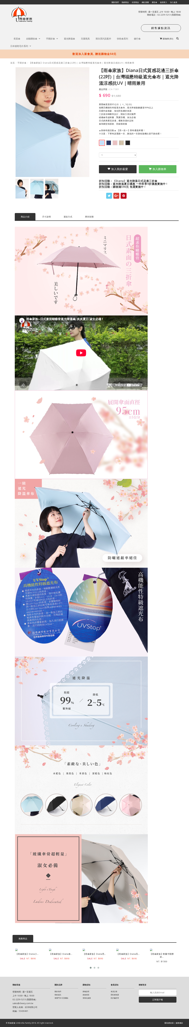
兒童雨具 (85, 38)
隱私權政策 (169, 1023)
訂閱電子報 (158, 999)
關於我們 (58, 991)
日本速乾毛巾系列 (19, 45)
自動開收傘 (32, 38)
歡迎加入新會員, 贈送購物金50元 (94, 54)
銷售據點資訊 (161, 28)
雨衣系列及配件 (103, 38)
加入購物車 (159, 169)
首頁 (12, 62)
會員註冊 (114, 991)
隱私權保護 (115, 995)
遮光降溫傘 (69, 38)
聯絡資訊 (58, 995)
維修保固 (86, 995)
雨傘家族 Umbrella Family (19, 1023)
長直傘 (17, 38)
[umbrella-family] (22, 15)
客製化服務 (87, 998)
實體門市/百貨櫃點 (61, 998)
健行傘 (137, 38)
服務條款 (179, 1023)
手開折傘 (51, 38)
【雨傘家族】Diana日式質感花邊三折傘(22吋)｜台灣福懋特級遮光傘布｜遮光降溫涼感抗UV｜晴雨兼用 (81, 62)
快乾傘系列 (122, 38)
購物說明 (86, 991)
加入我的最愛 (119, 169)
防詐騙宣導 (115, 998)
